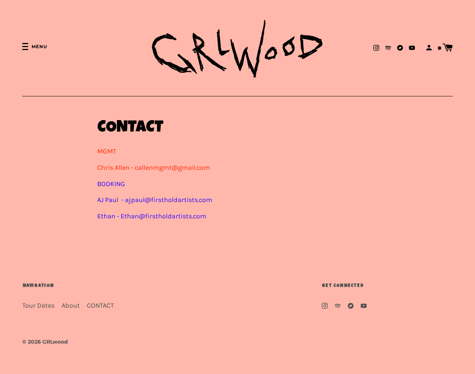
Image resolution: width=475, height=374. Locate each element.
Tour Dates (38, 306)
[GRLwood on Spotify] (388, 47)
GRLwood (55, 341)
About (71, 306)
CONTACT (100, 306)
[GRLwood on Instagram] (376, 47)
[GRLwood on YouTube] (412, 47)
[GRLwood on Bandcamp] (400, 47)
